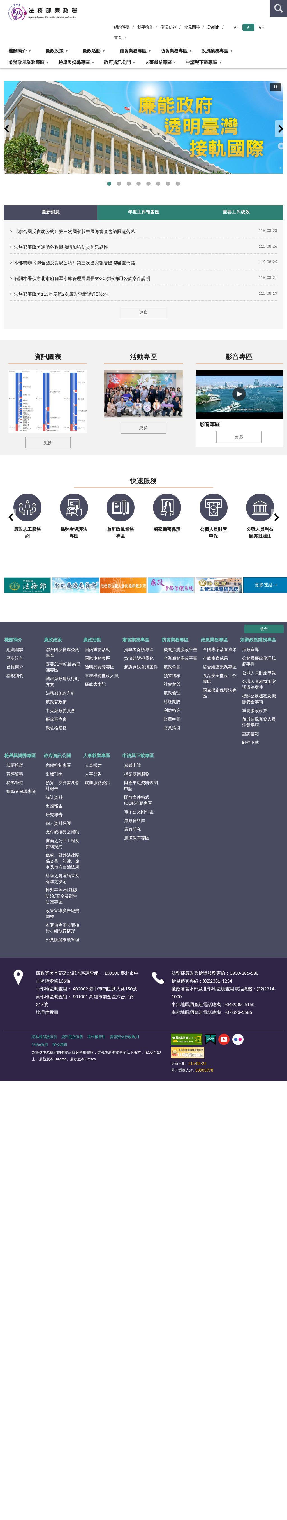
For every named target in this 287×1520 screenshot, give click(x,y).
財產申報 (172, 719)
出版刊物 (54, 774)
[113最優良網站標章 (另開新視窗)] (187, 1054)
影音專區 (239, 357)
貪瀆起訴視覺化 (139, 658)
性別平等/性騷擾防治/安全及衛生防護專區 (61, 896)
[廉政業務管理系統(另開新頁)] (171, 585)
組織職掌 (14, 650)
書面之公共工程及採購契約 (62, 844)
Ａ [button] (248, 27)
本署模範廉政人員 (102, 676)
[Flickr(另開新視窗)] (238, 1040)
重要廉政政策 (254, 711)
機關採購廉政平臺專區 (138, 184)
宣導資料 (14, 774)
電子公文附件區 (139, 812)
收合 (264, 629)
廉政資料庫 (134, 821)
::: (2, 70)
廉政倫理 (172, 693)
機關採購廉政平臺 (180, 650)
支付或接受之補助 (62, 832)
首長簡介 (14, 667)
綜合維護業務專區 (220, 667)
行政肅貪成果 (215, 658)
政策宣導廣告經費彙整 (62, 914)
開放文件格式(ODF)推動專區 (138, 800)
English (213, 27)
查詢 (278, 8)
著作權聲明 (96, 1037)
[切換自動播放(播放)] (275, 87)
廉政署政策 (56, 702)
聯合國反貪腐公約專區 (119, 184)
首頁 (118, 38)
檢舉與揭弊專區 (74, 62)
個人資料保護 (58, 823)
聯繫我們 (14, 676)
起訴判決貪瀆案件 (141, 667)
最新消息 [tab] (51, 212)
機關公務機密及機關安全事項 (259, 699)
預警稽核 (172, 676)
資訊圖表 (47, 357)
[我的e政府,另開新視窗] (210, 1040)
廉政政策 (55, 51)
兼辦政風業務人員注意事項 (259, 722)
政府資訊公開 (117, 62)
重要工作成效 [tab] (236, 212)
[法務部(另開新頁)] (27, 585)
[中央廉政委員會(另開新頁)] (75, 585)
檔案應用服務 (136, 774)
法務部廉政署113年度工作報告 (178, 184)
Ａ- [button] (236, 27)
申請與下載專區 (201, 62)
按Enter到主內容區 (21, 4)
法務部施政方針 (60, 693)
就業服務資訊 (97, 783)
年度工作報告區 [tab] (143, 212)
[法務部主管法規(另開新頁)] (219, 585)
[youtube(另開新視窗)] (224, 1040)
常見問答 (192, 27)
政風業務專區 (215, 51)
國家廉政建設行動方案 (62, 682)
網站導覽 (122, 27)
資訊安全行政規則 (124, 1037)
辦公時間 (59, 1045)
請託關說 (172, 702)
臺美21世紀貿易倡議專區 (63, 667)
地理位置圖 (47, 1012)
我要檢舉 (145, 27)
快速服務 (143, 481)
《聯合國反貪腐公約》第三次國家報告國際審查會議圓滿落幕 (74, 231)
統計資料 (54, 797)
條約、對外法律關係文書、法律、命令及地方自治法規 (62, 861)
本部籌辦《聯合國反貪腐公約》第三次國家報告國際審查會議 (74, 263)
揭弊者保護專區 (129, 184)
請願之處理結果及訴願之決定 (62, 879)
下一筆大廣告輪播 (280, 128)
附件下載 (250, 743)
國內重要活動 (97, 650)
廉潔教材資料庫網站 (168, 184)
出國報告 (54, 806)
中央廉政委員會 (60, 711)
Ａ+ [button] (261, 27)
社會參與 (172, 684)
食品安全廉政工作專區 (220, 679)
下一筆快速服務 (276, 517)
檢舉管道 (14, 783)
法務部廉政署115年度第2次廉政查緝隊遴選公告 (61, 294)
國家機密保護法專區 (220, 693)
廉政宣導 (250, 650)
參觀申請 (132, 765)
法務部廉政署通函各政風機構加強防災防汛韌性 (61, 247)
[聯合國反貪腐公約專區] (143, 127)
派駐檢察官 (56, 728)
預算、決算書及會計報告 (62, 786)
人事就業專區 (158, 62)
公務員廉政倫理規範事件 (259, 661)
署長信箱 (169, 27)
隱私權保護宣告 (44, 1037)
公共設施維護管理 (62, 940)
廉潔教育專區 (136, 838)
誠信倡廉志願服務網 (158, 184)
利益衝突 (172, 710)
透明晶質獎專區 (99, 667)
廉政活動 (92, 51)
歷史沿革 (14, 658)
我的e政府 (40, 1045)
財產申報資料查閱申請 (141, 786)
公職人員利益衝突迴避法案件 (259, 685)
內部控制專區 (58, 765)
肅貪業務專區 (133, 51)
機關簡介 (18, 51)
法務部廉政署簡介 (109, 184)
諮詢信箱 (250, 734)
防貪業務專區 (174, 51)
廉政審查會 (56, 719)
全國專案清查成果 (220, 650)
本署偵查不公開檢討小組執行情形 (62, 928)
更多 (143, 312)
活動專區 (143, 357)
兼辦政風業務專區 (27, 62)
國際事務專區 (148, 184)
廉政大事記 (95, 684)
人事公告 (93, 774)
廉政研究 (132, 829)
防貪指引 (172, 728)
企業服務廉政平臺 (180, 658)
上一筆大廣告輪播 (6, 128)
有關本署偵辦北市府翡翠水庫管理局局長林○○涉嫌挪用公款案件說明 (82, 278)
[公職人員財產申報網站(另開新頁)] (123, 585)
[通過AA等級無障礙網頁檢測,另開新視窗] (186, 1040)
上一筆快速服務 (10, 517)
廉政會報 (172, 667)
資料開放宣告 (72, 1037)
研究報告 (54, 815)
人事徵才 (93, 765)
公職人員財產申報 (259, 673)
